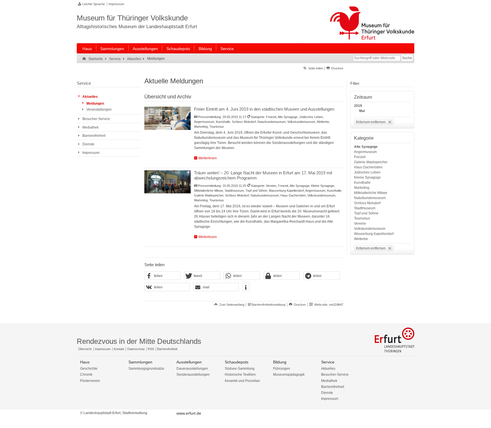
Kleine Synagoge (367, 177)
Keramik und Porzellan (242, 381)
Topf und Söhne (366, 213)
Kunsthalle (362, 183)
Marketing (361, 188)
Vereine (360, 224)
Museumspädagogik (289, 375)
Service (227, 48)
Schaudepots (178, 48)
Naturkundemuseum (370, 198)
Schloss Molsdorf (367, 203)
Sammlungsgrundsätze (146, 369)
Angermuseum (365, 152)
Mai (362, 111)
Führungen (281, 369)
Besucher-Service (335, 375)
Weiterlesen (207, 158)
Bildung (205, 48)
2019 (358, 106)
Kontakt (119, 349)
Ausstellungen (145, 48)
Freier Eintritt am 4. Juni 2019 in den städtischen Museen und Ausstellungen (264, 109)
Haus (87, 48)
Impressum (116, 4)
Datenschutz (136, 349)
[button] (162, 276)
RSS (151, 349)
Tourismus (362, 218)
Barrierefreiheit (167, 349)
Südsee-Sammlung (240, 369)
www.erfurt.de (188, 413)
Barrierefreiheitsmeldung (268, 304)
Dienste (327, 393)
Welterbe (361, 239)
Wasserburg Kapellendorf (374, 234)
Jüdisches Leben (367, 172)
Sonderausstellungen (193, 375)
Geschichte (88, 369)
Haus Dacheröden (368, 167)
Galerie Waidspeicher (371, 162)
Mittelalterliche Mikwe (370, 193)
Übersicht (84, 349)
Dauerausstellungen (192, 369)
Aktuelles (328, 369)
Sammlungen (112, 48)
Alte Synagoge (366, 147)
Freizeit (359, 157)
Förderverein (90, 381)
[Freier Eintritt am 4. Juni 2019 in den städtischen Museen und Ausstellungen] (167, 118)
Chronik (86, 375)
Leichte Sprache (93, 4)
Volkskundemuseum (369, 229)
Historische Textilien (240, 375)
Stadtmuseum (364, 208)
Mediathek (329, 381)
